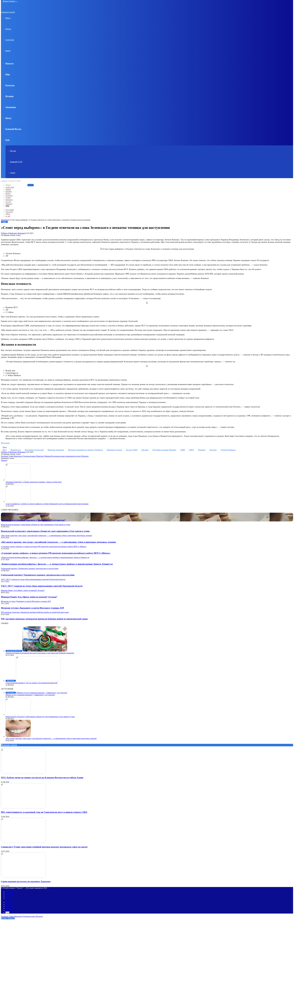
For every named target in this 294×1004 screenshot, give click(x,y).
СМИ (182, 450)
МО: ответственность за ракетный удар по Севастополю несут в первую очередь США (44, 812)
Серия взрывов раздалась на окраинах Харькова (26, 881)
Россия (13, 151)
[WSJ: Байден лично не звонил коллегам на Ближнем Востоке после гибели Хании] (23, 773)
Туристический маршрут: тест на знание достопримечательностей (31, 683)
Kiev (5, 450)
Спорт (12, 173)
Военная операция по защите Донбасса (85, 450)
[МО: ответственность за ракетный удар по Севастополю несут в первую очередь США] (23, 808)
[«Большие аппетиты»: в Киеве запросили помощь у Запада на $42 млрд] (18, 480)
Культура (10, 85)
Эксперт (213, 450)
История (10, 96)
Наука (8, 118)
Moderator (21, 233)
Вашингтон (16, 450)
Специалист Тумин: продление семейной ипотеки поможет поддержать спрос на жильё (44, 847)
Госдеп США (131, 450)
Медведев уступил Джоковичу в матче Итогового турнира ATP (32, 608)
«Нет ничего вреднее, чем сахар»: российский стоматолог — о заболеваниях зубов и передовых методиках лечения (58, 542)
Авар (8, 214)
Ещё (8, 140)
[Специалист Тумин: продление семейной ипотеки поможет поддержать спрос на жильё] (23, 842)
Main (3, 220)
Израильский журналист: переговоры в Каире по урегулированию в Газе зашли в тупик (45, 531)
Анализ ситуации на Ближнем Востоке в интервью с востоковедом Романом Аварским (40, 653)
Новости (9, 63)
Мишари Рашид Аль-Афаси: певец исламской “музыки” (29, 597)
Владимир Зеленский (34, 450)
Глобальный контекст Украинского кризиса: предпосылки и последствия (37, 575)
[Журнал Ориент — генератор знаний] (12, 12)
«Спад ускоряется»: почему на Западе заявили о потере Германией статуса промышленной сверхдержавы (47, 504)
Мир (8, 74)
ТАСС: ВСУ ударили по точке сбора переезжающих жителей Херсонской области (41, 586)
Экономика (11, 107)
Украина (201, 450)
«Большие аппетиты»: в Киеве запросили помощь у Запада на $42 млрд (34, 482)
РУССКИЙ (10, 210)
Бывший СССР (16, 162)
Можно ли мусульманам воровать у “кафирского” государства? (33, 520)
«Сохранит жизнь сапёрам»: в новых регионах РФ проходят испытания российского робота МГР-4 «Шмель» (55, 553)
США (191, 450)
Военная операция (56, 450)
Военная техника (114, 450)
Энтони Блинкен (228, 450)
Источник (5, 443)
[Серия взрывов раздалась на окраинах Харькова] (23, 877)
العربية (8, 216)
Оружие (144, 450)
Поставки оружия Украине (164, 450)
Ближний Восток (13, 129)
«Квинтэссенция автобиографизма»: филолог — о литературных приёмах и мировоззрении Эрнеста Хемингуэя (57, 564)
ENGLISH (9, 212)
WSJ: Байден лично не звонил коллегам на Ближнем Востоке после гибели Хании (42, 777)
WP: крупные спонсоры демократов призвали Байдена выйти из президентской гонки (44, 619)
